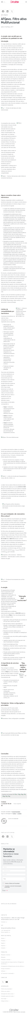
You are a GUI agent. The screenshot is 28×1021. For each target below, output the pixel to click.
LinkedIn (19, 813)
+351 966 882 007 (5, 930)
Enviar (4, 890)
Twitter (14, 813)
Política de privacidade (6, 989)
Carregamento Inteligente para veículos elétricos (12, 966)
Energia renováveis (5, 968)
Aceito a (12, 883)
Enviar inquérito (17, 803)
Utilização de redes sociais (7, 993)
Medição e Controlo (5, 954)
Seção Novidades (16, 811)
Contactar (3, 922)
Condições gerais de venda (7, 996)
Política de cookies (5, 991)
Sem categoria (4, 15)
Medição (3, 957)
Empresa (3, 945)
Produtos (3, 940)
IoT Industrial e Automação (7, 973)
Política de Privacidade (14, 883)
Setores (3, 938)
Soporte (3, 943)
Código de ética (5, 1001)
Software (3, 971)
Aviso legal (3, 998)
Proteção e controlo (5, 959)
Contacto (3, 948)
